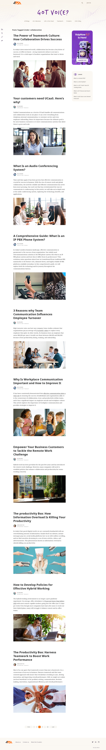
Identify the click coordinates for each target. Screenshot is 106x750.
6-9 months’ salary (42, 330)
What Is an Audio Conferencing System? (35, 168)
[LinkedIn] (2, 30)
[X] (2, 34)
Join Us (89, 3)
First (29, 727)
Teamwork (60, 21)
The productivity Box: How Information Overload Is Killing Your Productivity (39, 517)
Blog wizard (20, 43)
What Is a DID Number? (80, 82)
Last (53, 727)
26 (47, 727)
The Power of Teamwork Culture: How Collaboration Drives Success (37, 37)
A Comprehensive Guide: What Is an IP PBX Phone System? (38, 237)
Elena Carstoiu (20, 525)
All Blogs (26, 21)
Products (69, 21)
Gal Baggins (20, 106)
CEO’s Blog (78, 21)
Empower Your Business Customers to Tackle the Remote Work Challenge (38, 450)
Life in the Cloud (49, 21)
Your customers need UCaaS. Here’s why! (38, 100)
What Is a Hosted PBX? (79, 78)
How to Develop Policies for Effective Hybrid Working (33, 586)
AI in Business (37, 21)
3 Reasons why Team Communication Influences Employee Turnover (32, 314)
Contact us (26, 742)
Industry (26, 245)
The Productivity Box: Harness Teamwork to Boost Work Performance (34, 656)
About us (18, 742)
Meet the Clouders (36, 742)
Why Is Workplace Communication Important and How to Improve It (38, 381)
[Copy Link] (2, 37)
